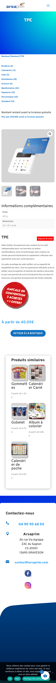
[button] (50, 133)
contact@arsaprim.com (31, 563)
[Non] (52, 672)
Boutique (5, 56)
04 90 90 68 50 (31, 524)
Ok (10, 679)
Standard (15, 56)
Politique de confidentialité (36, 679)
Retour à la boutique (28, 333)
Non (17, 679)
